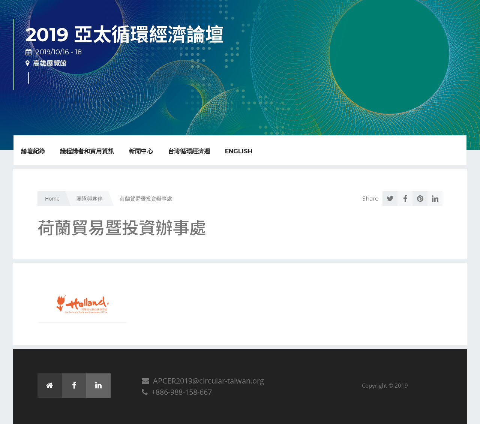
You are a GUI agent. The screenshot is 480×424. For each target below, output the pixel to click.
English (238, 151)
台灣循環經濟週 (189, 151)
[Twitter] (390, 198)
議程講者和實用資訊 (87, 151)
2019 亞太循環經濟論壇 (125, 34)
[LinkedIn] (98, 385)
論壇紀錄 (33, 151)
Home (52, 198)
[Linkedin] (435, 198)
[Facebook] (405, 198)
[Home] (50, 385)
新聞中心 (141, 151)
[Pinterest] (420, 198)
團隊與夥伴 (89, 198)
